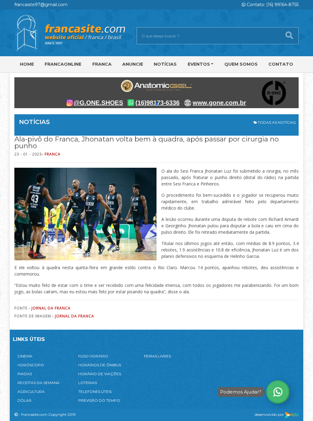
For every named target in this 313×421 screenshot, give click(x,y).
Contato (280, 64)
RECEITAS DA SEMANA (38, 382)
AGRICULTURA (31, 391)
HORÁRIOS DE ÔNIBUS (99, 365)
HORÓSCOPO (30, 365)
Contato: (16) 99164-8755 (272, 4)
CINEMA (24, 356)
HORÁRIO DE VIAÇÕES (99, 374)
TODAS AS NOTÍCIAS (276, 122)
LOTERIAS (87, 382)
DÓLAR (24, 400)
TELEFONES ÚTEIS (95, 391)
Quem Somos (241, 64)
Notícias (165, 64)
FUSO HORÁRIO (93, 356)
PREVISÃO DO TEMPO (99, 400)
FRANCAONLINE (63, 64)
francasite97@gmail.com (41, 4)
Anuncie (132, 64)
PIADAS (24, 374)
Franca (102, 64)
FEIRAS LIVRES (157, 356)
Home (27, 64)
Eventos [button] (199, 64)
